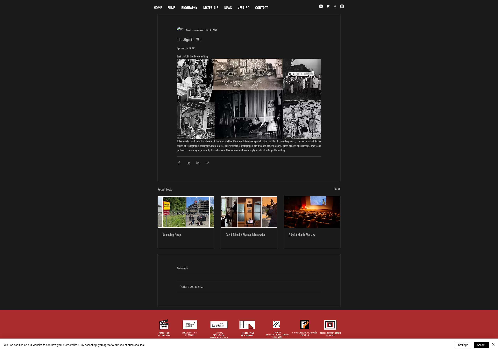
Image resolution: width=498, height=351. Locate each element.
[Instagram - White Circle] (342, 6)
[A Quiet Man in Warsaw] (312, 212)
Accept (481, 345)
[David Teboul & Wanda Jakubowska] (249, 212)
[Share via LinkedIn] (198, 163)
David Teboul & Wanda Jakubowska (245, 235)
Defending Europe (172, 235)
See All (337, 189)
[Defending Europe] (186, 212)
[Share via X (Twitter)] (188, 163)
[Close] (493, 345)
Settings (463, 345)
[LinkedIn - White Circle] (321, 6)
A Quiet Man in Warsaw (302, 235)
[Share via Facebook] (179, 163)
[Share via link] (207, 163)
